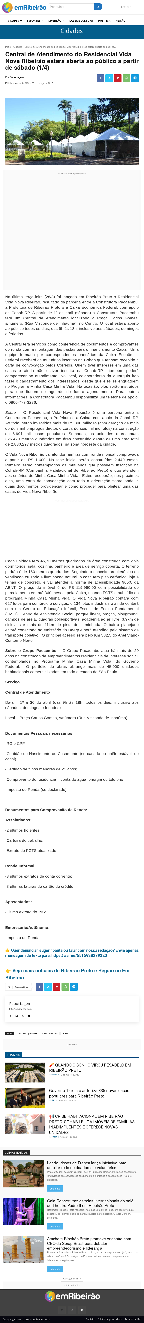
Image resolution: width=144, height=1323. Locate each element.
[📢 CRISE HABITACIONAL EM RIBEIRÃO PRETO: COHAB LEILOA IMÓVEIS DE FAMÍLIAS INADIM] (25, 1124)
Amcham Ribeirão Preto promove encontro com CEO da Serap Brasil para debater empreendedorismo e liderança (89, 1243)
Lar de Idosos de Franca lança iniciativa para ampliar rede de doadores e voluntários (87, 1165)
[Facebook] (100, 78)
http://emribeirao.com (20, 1009)
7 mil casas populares (27, 1033)
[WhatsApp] (126, 78)
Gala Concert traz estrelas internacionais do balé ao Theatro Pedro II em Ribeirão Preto (90, 1203)
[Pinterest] (118, 78)
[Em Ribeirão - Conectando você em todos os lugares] (24, 6)
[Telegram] (135, 78)
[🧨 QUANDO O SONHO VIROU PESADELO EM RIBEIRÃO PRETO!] (25, 1073)
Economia (54, 1075)
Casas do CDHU (50, 1033)
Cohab (65, 1033)
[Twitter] (109, 78)
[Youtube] (29, 1015)
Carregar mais (70, 1278)
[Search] (98, 6)
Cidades (72, 31)
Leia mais (55, 1188)
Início (8, 46)
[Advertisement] (72, 232)
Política (53, 1100)
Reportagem (17, 77)
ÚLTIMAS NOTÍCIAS (16, 1152)
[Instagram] (16, 1015)
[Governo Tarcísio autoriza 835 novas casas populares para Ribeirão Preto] (25, 1098)
